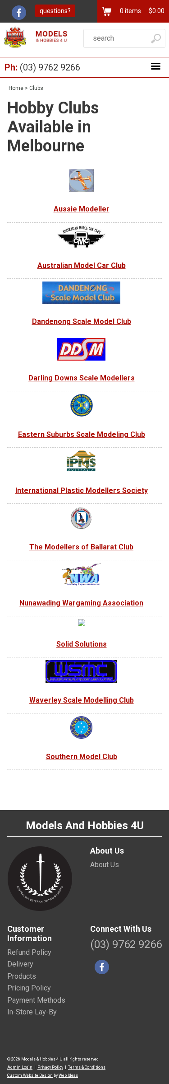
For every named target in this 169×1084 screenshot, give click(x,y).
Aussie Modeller (82, 209)
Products (21, 976)
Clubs (36, 88)
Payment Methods (36, 1000)
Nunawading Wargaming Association (81, 603)
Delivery (20, 964)
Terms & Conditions (86, 1067)
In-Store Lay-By (32, 1012)
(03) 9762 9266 (50, 67)
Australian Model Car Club (81, 265)
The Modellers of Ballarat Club (81, 547)
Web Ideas (68, 1075)
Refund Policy (29, 952)
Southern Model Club (81, 756)
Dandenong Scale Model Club (81, 321)
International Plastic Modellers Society (81, 490)
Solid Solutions (81, 644)
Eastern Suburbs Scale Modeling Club (81, 434)
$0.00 (155, 10)
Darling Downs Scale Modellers (81, 378)
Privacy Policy (50, 1067)
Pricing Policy (29, 988)
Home (16, 88)
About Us (104, 864)
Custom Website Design (30, 1075)
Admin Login (19, 1067)
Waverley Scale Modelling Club (81, 700)
